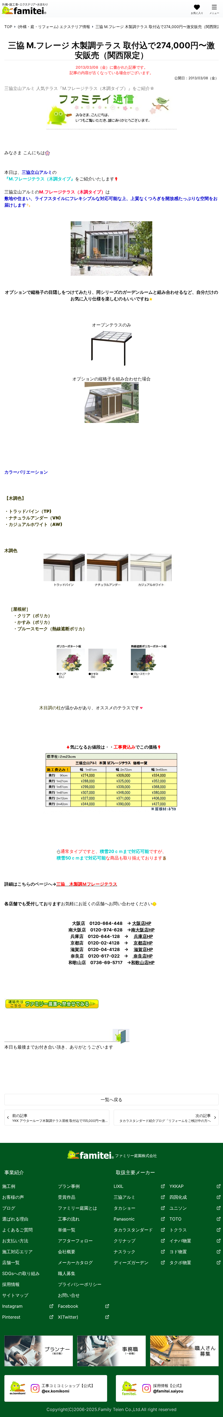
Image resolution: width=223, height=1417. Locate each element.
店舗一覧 (11, 1262)
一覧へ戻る (111, 1099)
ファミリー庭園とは (77, 1208)
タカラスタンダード (133, 1230)
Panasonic (124, 1219)
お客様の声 (13, 1197)
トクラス (178, 1230)
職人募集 (66, 1273)
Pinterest (11, 1317)
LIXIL (118, 1186)
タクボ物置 (180, 1262)
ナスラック (124, 1251)
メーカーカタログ (75, 1262)
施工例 (8, 1186)
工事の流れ (69, 1219)
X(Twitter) (68, 1317)
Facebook (68, 1306)
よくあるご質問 (17, 1230)
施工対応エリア (17, 1251)
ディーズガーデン (131, 1262)
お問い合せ (69, 1295)
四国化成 (178, 1197)
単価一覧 (66, 1230)
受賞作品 (66, 1197)
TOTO (175, 1219)
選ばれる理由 (15, 1219)
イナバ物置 (180, 1240)
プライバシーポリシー (79, 1284)
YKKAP (176, 1186)
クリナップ (124, 1240)
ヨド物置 (178, 1251)
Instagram (12, 1306)
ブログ (8, 1208)
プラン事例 (69, 1186)
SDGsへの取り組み (21, 1273)
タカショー (124, 1208)
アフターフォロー (75, 1240)
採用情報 (11, 1284)
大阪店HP (141, 923)
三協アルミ (124, 1197)
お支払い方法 (15, 1240)
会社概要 (66, 1251)
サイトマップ (15, 1295)
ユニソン (178, 1208)
